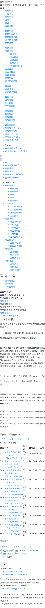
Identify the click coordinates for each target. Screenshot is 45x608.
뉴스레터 (9, 103)
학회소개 (9, 10)
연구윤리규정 (11, 39)
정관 (7, 22)
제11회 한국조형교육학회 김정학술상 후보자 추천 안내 (13, 497)
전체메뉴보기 (13, 177)
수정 (19, 438)
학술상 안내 (10, 86)
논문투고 (9, 30)
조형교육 (9, 13)
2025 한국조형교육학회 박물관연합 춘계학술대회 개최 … (13, 524)
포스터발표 (10, 72)
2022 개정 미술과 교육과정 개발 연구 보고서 (13, 533)
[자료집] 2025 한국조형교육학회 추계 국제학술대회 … (13, 470)
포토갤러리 (10, 106)
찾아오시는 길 (16, 66)
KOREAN (9, 174)
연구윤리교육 (11, 81)
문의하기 (9, 171)
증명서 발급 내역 (12, 137)
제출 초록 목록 (11, 140)
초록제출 (9, 78)
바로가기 (4, 300)
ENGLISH (19, 174)
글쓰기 (5, 546)
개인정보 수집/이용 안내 (16, 151)
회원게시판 (10, 120)
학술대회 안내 (11, 50)
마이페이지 (10, 125)
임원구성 (9, 25)
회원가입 (9, 117)
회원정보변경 (11, 131)
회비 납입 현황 (11, 134)
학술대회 (9, 47)
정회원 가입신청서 (13, 128)
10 (39, 550)
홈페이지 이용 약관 (13, 148)
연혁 (7, 19)
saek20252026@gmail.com (13, 588)
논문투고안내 (11, 33)
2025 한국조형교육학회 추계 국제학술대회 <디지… (13, 479)
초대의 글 (14, 53)
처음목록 (16, 546)
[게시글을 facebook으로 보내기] (14, 434)
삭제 (27, 438)
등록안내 (14, 63)
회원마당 (9, 111)
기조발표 (14, 57)
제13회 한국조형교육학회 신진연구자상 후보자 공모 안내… (13, 488)
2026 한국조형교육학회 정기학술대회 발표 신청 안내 (13, 461)
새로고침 (27, 546)
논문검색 (9, 42)
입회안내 (9, 114)
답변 (12, 438)
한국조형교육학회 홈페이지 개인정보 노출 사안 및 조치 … (13, 506)
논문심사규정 (11, 36)
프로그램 (14, 60)
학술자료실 (10, 75)
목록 (4, 438)
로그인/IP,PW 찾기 (13, 165)
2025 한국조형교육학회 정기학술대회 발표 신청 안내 (13, 515)
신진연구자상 (11, 92)
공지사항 (9, 100)
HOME (3, 315)
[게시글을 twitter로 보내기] (4, 434)
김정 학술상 (10, 89)
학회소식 (9, 97)
